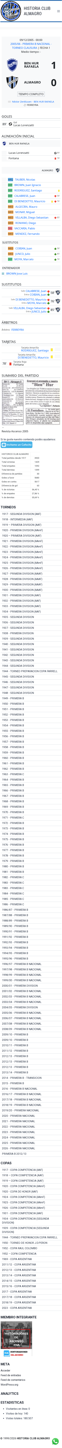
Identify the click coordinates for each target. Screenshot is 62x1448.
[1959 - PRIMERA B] (31, 752)
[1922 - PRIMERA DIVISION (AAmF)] (31, 546)
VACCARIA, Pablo (24, 228)
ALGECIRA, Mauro (26, 207)
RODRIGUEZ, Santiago (28, 190)
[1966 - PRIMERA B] (31, 790)
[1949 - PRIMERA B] (31, 698)
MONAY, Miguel (25, 212)
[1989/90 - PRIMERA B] (31, 926)
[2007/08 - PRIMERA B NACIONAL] (31, 1023)
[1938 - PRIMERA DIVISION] (31, 633)
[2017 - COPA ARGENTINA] (31, 1291)
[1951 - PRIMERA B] (31, 709)
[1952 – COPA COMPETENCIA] (31, 1253)
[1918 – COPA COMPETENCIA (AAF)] (31, 1175)
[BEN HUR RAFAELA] (31, 65)
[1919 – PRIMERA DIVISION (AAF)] (31, 525)
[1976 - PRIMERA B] (31, 844)
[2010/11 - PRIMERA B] (31, 1045)
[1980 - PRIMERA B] (31, 866)
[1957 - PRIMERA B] (31, 741)
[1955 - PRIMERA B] (31, 731)
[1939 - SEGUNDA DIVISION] (31, 638)
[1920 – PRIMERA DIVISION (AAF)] (31, 535)
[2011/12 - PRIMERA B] (31, 1051)
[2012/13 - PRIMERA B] (31, 1056)
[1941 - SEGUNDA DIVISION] (31, 649)
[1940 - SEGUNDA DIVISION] (31, 644)
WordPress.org (9, 1384)
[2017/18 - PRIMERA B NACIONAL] (31, 1099)
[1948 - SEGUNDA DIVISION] (31, 693)
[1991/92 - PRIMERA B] (31, 937)
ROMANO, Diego (25, 223)
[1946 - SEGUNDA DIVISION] (31, 682)
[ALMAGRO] (31, 82)
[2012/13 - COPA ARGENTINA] (31, 1270)
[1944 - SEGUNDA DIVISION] (31, 666)
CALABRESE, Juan (24, 196)
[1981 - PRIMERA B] (31, 872)
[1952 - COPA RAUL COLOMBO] (31, 1248)
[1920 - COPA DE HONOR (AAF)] (31, 1191)
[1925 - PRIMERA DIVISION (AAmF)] (31, 563)
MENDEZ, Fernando (27, 234)
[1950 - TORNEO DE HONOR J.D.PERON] (31, 1243)
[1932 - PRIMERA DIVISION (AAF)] (31, 600)
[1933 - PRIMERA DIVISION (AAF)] (31, 606)
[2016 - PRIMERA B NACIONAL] (31, 1088)
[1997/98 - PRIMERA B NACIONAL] (31, 969)
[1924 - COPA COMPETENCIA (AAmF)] (31, 1197)
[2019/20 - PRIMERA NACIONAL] (31, 1110)
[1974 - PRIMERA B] (31, 834)
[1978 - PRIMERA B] (31, 855)
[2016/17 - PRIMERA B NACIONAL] (31, 1094)
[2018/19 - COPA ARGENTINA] (31, 1302)
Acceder (5, 1370)
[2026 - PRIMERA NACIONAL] (31, 1148)
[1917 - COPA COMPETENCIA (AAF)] (31, 1170)
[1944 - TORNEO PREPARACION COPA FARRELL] (31, 671)
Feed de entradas (11, 1375)
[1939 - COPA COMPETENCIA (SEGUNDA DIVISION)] (31, 1230)
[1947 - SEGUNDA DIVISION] (31, 687)
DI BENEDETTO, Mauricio (29, 201)
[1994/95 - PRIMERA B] (31, 953)
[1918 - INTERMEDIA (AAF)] (31, 519)
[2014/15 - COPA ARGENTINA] (31, 1281)
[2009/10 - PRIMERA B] (31, 1034)
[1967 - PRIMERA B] (31, 796)
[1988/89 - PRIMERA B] (31, 920)
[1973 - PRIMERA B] (31, 828)
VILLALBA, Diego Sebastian (31, 217)
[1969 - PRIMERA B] (31, 807)
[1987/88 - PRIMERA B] (31, 915)
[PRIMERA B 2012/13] (31, 1154)
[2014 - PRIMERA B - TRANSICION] (31, 1078)
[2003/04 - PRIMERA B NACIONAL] (31, 1002)
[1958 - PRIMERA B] (31, 747)
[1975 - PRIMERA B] (31, 839)
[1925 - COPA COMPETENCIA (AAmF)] (31, 1202)
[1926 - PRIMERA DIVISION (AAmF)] (31, 568)
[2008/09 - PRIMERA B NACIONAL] (31, 1029)
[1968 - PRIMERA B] (31, 801)
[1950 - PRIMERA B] (31, 704)
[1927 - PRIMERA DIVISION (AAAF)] (31, 573)
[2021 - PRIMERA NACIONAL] (31, 1121)
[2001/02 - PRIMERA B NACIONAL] (31, 991)
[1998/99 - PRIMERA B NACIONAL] (31, 975)
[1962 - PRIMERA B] (31, 769)
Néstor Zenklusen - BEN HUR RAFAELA (33, 101)
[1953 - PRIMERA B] (31, 720)
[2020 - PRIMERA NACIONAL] (31, 1116)
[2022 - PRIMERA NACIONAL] (31, 1126)
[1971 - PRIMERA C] (31, 817)
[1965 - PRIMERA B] (31, 785)
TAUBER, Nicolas (25, 179)
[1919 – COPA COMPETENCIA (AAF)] (31, 1180)
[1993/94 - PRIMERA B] (31, 947)
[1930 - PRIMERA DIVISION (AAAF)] (31, 590)
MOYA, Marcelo (24, 259)
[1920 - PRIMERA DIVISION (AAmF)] (31, 530)
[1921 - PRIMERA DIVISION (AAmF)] (31, 541)
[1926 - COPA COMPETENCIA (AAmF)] (31, 1208)
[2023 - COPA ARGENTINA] (31, 1308)
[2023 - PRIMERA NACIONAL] (31, 1132)
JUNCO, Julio (22, 254)
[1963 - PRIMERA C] (31, 774)
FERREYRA (17, 330)
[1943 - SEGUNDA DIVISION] (31, 660)
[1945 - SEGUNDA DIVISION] (31, 676)
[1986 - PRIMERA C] (31, 904)
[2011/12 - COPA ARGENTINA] (31, 1264)
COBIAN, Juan (23, 248)
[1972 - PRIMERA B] (31, 823)
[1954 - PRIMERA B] (31, 725)
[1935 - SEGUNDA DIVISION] (31, 617)
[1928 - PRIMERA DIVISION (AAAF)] (31, 579)
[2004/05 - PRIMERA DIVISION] (31, 1007)
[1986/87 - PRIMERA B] (31, 910)
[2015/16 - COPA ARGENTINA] (31, 1286)
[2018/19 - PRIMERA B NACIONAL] (31, 1105)
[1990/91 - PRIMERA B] (31, 931)
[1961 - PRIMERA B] (31, 763)
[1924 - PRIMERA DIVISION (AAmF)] (31, 557)
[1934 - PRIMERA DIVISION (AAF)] (31, 611)
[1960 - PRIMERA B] (31, 758)
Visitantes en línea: (17, 1408)
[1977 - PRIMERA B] (31, 850)
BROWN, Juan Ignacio (27, 185)
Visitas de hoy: (15, 1413)
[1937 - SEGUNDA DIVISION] (31, 628)
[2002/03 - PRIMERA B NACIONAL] (31, 996)
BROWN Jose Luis (17, 273)
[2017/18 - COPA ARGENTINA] (31, 1297)
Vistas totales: (14, 1418)
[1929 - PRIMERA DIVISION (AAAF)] (31, 584)
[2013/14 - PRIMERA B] (31, 1072)
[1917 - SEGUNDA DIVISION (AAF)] (31, 514)
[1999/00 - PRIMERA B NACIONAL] (31, 980)
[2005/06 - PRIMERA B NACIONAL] (31, 1013)
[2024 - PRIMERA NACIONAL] (31, 1137)
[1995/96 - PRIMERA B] (31, 958)
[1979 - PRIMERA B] (31, 861)
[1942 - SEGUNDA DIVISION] (31, 655)
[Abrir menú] (58, 11)
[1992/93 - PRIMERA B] (31, 942)
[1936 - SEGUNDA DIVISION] (31, 622)
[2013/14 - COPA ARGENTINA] (31, 1275)
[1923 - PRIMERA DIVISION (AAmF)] (31, 552)
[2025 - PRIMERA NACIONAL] (31, 1143)
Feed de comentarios (13, 1379)
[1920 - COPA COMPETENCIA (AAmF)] (31, 1186)
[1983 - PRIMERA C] (31, 882)
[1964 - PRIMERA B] (31, 779)
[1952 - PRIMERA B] (31, 714)
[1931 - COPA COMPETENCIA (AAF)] (31, 1213)
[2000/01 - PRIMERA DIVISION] (31, 985)
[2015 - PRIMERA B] (31, 1083)
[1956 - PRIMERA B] (31, 736)
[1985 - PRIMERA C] (31, 899)
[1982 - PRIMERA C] (31, 877)
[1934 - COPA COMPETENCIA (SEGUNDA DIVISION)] (31, 1220)
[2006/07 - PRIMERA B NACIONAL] (31, 1018)
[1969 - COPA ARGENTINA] (31, 1259)
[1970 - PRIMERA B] (31, 812)
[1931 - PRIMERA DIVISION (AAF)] (31, 595)
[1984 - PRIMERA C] (31, 893)
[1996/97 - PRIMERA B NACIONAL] (31, 964)
